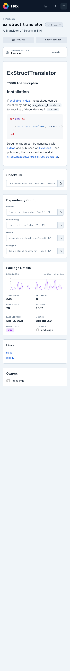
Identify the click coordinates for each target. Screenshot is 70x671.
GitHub (10, 358)
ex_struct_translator (22, 24)
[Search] (54, 6)
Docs (9, 352)
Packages (10, 19)
